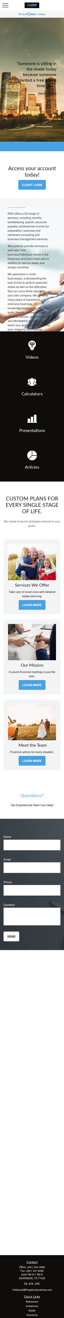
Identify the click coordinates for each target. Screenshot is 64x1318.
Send (11, 936)
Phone (8, 882)
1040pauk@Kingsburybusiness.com (32, 1289)
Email (7, 859)
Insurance (32, 1315)
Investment (32, 1306)
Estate (32, 1310)
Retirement (32, 1301)
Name (7, 837)
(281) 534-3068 (36, 1267)
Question (9, 905)
